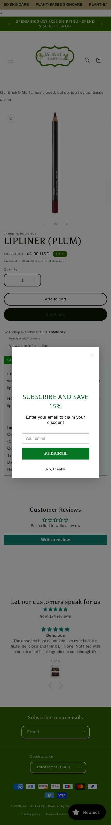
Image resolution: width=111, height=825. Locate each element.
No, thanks (55, 469)
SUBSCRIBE (55, 453)
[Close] (92, 355)
